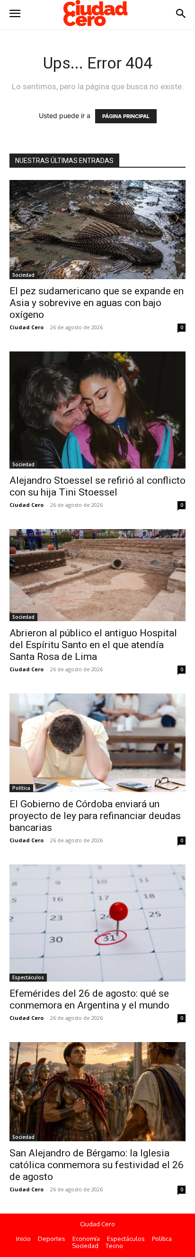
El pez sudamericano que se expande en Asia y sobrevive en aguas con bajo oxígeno (96, 302)
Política (21, 788)
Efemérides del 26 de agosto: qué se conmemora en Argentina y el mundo (89, 999)
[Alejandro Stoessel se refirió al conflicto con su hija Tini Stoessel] (97, 410)
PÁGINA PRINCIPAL (126, 116)
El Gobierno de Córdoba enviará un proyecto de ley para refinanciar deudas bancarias (95, 815)
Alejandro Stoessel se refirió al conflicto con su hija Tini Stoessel (97, 486)
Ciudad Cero (26, 327)
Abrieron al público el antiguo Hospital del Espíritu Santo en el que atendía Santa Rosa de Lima (93, 644)
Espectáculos (28, 977)
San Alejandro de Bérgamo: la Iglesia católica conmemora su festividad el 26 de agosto (96, 1164)
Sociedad (23, 275)
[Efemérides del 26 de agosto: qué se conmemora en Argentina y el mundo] (97, 923)
